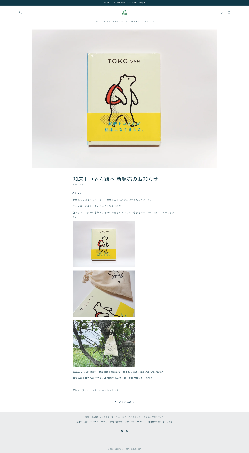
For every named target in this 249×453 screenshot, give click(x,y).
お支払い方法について (154, 416)
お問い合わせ (116, 421)
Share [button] (78, 192)
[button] (21, 12)
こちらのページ (98, 390)
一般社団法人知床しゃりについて (98, 416)
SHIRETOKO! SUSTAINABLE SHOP (128, 449)
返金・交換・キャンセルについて (92, 421)
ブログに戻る (127, 402)
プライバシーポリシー (135, 421)
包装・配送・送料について (128, 416)
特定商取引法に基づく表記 (160, 421)
